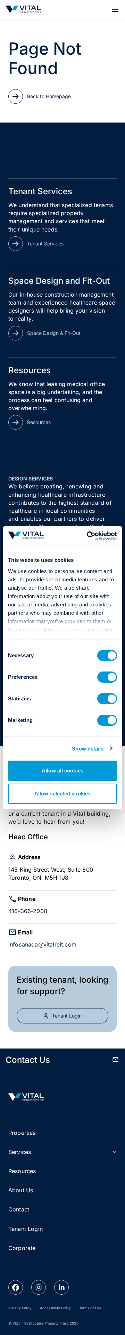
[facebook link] (15, 1287)
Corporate (21, 1247)
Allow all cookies (62, 770)
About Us (20, 1190)
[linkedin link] (61, 1287)
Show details (87, 749)
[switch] (107, 677)
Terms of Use (90, 1308)
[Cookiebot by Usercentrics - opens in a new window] (88, 535)
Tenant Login (25, 1228)
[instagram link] (38, 1287)
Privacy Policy (20, 1308)
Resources (22, 1171)
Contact (18, 1209)
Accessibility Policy (55, 1308)
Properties (22, 1132)
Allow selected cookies (62, 793)
